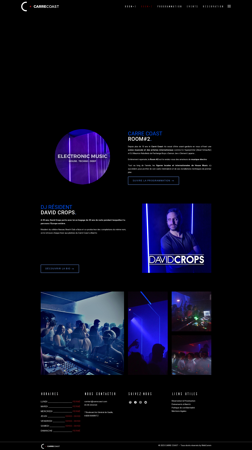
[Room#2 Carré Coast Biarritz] (82, 333)
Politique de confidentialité (183, 408)
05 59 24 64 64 (90, 405)
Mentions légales (179, 411)
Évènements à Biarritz (181, 404)
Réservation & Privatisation (183, 401)
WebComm (206, 445)
